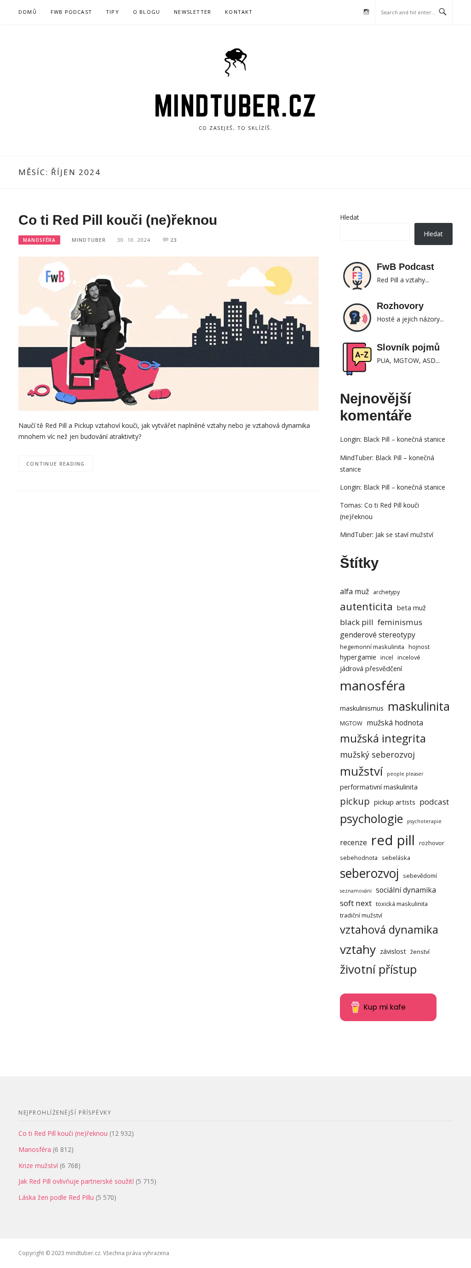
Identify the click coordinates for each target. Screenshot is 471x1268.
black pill (356, 622)
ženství (420, 951)
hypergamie (358, 657)
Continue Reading (55, 463)
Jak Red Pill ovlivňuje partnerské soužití (76, 1181)
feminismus (400, 622)
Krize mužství (38, 1165)
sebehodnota (359, 857)
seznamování (356, 891)
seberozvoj (369, 873)
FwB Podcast (71, 11)
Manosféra (39, 240)
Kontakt (239, 11)
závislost (393, 951)
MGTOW (351, 723)
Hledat (349, 217)
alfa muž (354, 591)
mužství (361, 771)
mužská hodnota (395, 723)
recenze (353, 842)
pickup (355, 801)
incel (386, 657)
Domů (27, 11)
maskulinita (419, 706)
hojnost (419, 647)
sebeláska (396, 857)
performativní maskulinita (379, 787)
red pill (393, 840)
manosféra (372, 685)
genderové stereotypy (377, 635)
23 (173, 239)
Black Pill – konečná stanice (404, 439)
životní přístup (378, 969)
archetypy (386, 592)
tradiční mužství (361, 915)
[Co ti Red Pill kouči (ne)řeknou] (168, 332)
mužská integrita (383, 738)
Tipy (112, 11)
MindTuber (89, 239)
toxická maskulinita (402, 904)
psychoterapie (424, 821)
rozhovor (431, 843)
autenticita (366, 606)
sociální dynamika (406, 890)
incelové (408, 657)
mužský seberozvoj (377, 754)
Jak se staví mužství (404, 534)
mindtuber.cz (235, 105)
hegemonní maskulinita (372, 647)
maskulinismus (362, 708)
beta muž (411, 607)
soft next (356, 903)
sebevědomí (420, 875)
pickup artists (394, 802)
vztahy (358, 949)
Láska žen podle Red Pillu (56, 1197)
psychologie (371, 818)
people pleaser (405, 774)
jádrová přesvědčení (371, 668)
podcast (434, 801)
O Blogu (146, 11)
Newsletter (192, 11)
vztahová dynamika (389, 929)
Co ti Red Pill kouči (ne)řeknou (117, 220)
